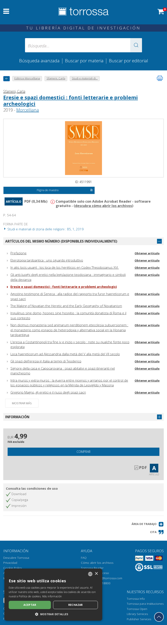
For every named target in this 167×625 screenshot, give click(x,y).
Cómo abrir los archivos (97, 563)
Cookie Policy (12, 568)
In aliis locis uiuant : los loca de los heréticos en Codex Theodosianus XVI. (64, 267)
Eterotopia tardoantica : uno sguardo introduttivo (46, 260)
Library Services (137, 614)
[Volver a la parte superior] (159, 617)
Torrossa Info (136, 599)
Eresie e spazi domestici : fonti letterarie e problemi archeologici (70, 100)
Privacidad (10, 563)
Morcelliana (27, 110)
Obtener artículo (147, 253)
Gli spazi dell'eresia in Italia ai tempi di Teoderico (45, 361)
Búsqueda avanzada (39, 61)
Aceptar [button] (29, 605)
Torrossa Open (137, 609)
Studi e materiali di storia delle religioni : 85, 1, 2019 (45, 229)
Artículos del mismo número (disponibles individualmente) (61, 241)
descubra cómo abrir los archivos (103, 205)
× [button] (96, 573)
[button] (136, 45)
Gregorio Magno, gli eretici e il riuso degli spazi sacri (48, 392)
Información (17, 416)
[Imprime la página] (160, 78)
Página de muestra (47, 190)
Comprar (83, 452)
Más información (52, 596)
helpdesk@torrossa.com (105, 578)
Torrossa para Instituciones (145, 604)
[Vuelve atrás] (6, 78)
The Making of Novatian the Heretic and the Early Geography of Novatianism (66, 306)
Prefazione (18, 253)
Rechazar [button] (75, 605)
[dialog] (53, 595)
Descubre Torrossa (16, 558)
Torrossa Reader (92, 568)
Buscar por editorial (128, 61)
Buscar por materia (84, 61)
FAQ (84, 558)
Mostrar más (22, 403)
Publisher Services (139, 619)
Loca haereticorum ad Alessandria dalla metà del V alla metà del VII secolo (65, 354)
